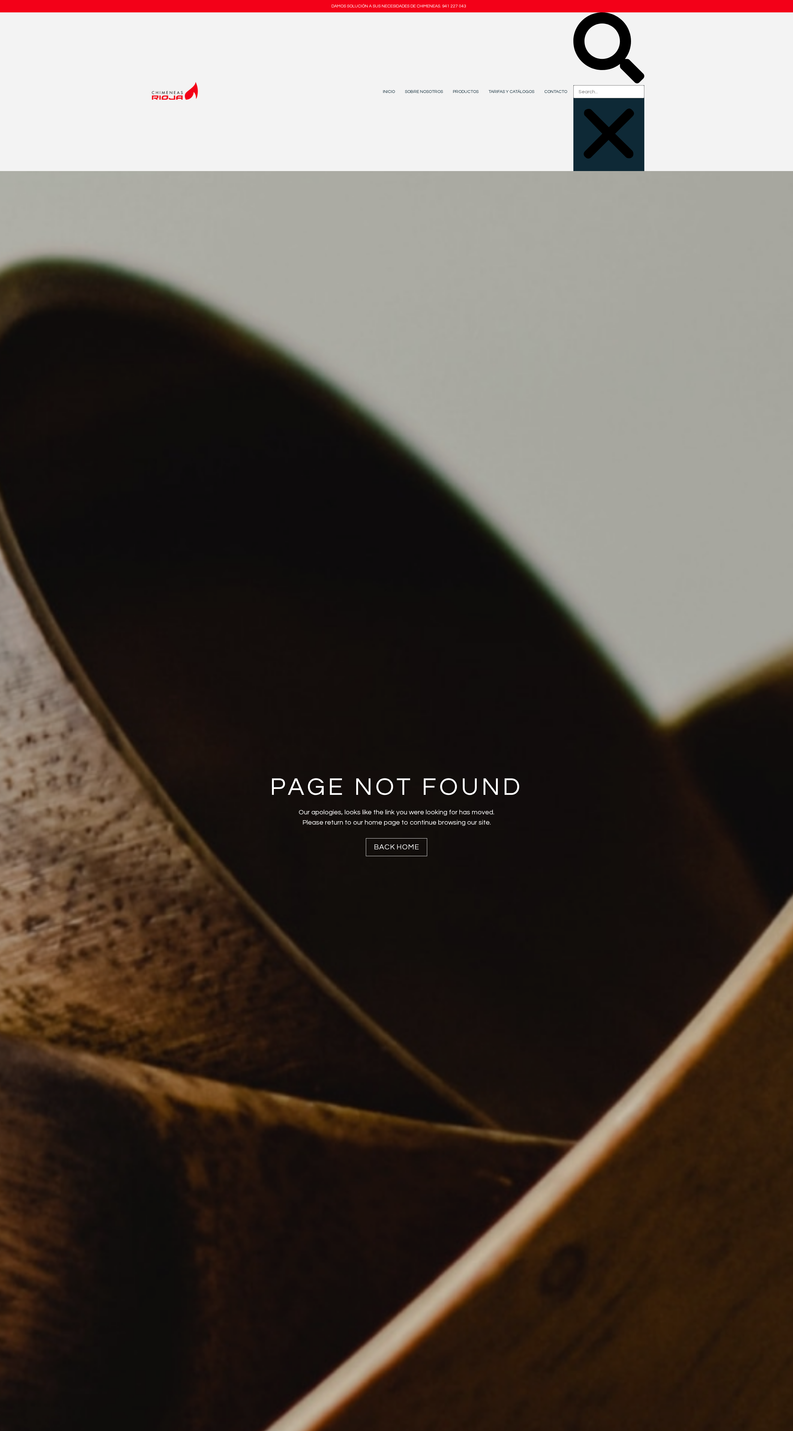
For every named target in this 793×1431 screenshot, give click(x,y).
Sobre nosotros (424, 92)
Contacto (555, 92)
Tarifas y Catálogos (511, 92)
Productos (466, 92)
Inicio (389, 92)
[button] (608, 48)
